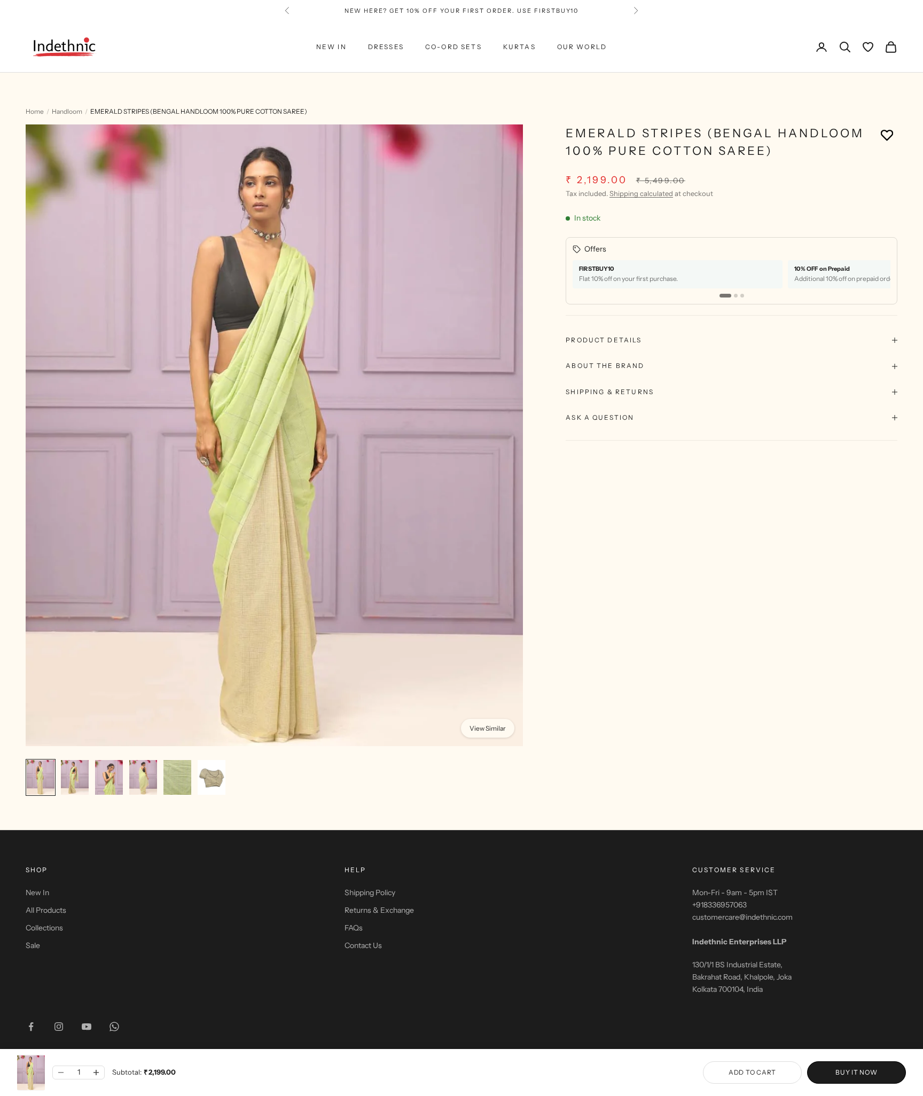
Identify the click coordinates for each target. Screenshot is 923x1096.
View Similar (488, 728)
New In (37, 892)
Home (35, 111)
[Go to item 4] (143, 777)
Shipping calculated (641, 193)
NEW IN (331, 47)
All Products (46, 910)
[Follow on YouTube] (86, 1026)
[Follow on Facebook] (31, 1026)
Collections (44, 928)
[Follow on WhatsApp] (114, 1026)
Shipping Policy (370, 892)
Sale (33, 945)
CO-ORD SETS (453, 47)
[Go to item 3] (109, 777)
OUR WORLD (582, 47)
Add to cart (752, 1072)
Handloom (67, 111)
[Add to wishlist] (887, 134)
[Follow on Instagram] (58, 1026)
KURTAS (519, 47)
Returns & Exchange (379, 910)
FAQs (354, 928)
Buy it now (856, 1072)
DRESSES (386, 47)
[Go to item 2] (75, 777)
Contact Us (363, 945)
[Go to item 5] (177, 777)
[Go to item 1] (41, 777)
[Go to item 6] (211, 777)
